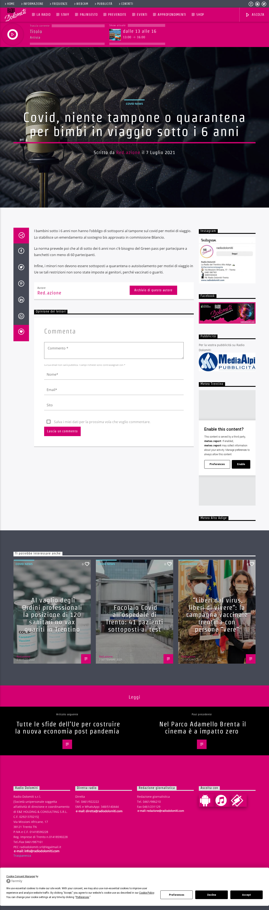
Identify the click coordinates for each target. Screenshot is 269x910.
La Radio (43, 14)
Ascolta (257, 14)
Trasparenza (22, 856)
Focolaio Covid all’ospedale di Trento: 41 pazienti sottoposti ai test (134, 618)
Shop (200, 14)
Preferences (176, 894)
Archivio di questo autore (153, 290)
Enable (241, 464)
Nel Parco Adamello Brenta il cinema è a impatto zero (202, 727)
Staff (65, 14)
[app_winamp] (239, 800)
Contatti (127, 3)
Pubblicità (104, 3)
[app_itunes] (223, 800)
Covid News (134, 104)
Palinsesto (89, 14)
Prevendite (117, 14)
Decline (211, 894)
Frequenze (59, 3)
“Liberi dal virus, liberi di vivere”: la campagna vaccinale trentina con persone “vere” (217, 614)
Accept (246, 894)
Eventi (142, 14)
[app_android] (207, 800)
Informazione (34, 3)
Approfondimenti (172, 14)
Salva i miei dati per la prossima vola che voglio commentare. (102, 422)
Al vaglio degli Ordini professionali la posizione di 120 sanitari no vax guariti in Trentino (52, 614)
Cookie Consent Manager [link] (20, 876)
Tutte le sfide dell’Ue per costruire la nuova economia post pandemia (67, 727)
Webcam (82, 3)
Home (11, 3)
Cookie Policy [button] (146, 892)
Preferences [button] (82, 897)
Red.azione (128, 152)
